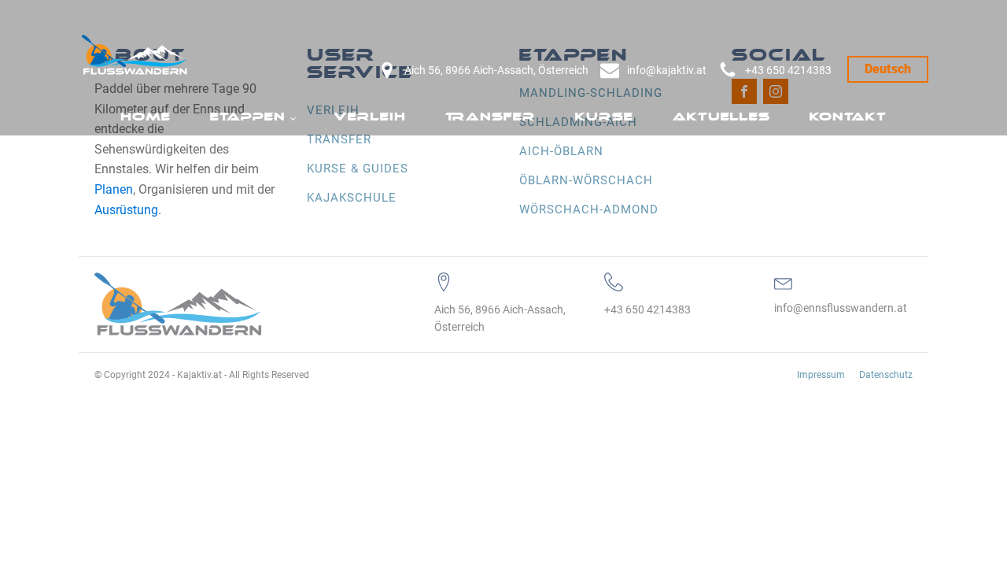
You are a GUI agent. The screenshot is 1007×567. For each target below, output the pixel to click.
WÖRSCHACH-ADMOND (588, 209)
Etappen (248, 116)
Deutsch (888, 68)
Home (145, 116)
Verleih (370, 116)
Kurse (604, 116)
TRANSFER (339, 139)
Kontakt (848, 116)
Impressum (821, 374)
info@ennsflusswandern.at (840, 308)
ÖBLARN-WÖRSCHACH (586, 180)
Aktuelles (721, 116)
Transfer (490, 116)
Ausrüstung (126, 209)
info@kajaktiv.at (666, 70)
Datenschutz (886, 374)
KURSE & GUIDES (357, 168)
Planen (113, 189)
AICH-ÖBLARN (561, 151)
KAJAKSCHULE (352, 198)
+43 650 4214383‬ (788, 70)
